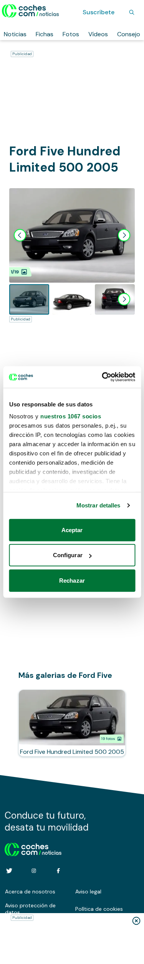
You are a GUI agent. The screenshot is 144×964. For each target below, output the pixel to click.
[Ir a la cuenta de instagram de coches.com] (33, 870)
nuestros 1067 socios (70, 416)
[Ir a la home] (30, 11)
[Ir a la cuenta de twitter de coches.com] (9, 870)
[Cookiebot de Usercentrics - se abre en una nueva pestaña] (102, 377)
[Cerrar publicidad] (136, 921)
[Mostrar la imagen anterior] (20, 235)
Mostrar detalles (98, 505)
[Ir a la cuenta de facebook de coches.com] (58, 870)
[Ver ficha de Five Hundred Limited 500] (72, 723)
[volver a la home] (33, 848)
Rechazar (72, 580)
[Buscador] (131, 12)
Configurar (68, 555)
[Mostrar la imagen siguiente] (124, 235)
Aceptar (72, 529)
